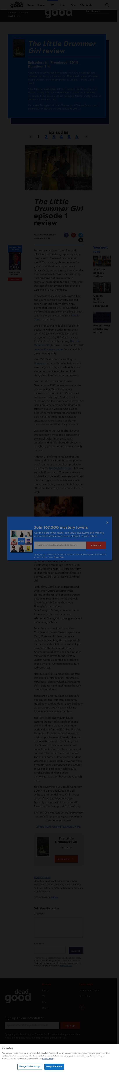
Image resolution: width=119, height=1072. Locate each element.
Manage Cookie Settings (29, 1066)
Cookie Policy (48, 1059)
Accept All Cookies (54, 1066)
